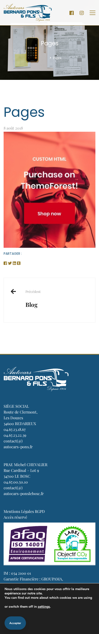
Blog (33, 298)
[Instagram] (81, 13)
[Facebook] (71, 13)
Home (42, 57)
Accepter (15, 623)
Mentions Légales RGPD (24, 511)
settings (44, 606)
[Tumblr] (18, 263)
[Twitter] (10, 263)
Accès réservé (15, 517)
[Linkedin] (14, 263)
